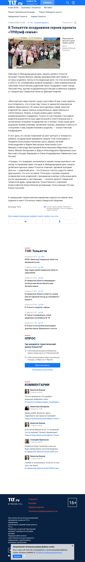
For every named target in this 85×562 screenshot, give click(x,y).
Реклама (32, 503)
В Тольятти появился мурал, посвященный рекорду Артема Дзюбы (53, 402)
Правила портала (36, 507)
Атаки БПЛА (13, 7)
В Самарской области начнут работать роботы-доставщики (50, 452)
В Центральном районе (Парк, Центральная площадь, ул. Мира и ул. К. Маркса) (44, 359)
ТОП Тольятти (36, 251)
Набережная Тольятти (17, 16)
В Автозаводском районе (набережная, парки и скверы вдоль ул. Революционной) (43, 352)
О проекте (32, 499)
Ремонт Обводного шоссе (50, 12)
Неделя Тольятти (38, 16)
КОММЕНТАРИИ (37, 385)
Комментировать (41, 23)
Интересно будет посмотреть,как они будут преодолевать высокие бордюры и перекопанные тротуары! (42, 447)
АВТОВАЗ (48, 7)
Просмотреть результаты (42, 370)
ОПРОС (30, 338)
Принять (17, 556)
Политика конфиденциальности (42, 511)
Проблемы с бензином (31, 7)
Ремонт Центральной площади (21, 12)
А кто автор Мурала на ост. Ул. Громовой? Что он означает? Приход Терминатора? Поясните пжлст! (42, 431)
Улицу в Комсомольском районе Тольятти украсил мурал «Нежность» (55, 419)
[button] (25, 221)
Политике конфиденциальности (48, 552)
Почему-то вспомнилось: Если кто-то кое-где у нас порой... (42, 464)
